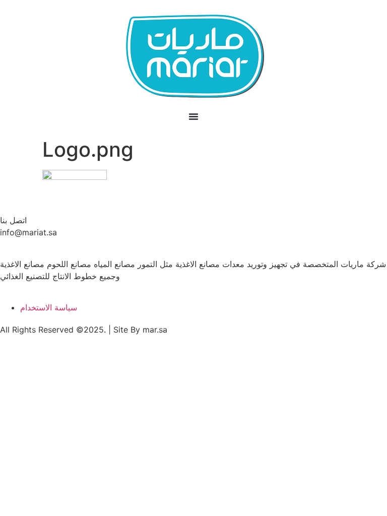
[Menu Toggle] (193, 116)
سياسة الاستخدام (48, 307)
